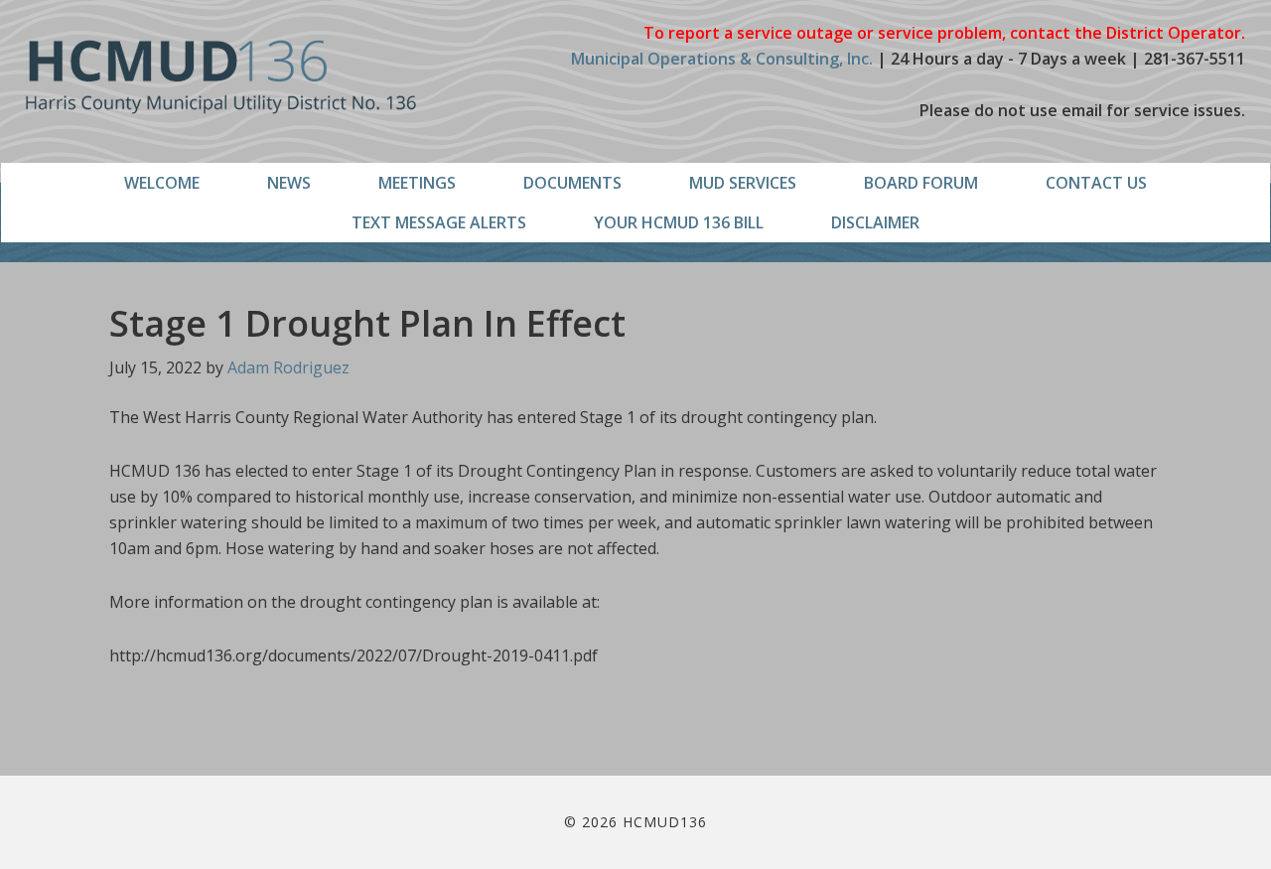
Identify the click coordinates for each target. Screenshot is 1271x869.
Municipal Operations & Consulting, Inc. (722, 59)
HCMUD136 (221, 77)
